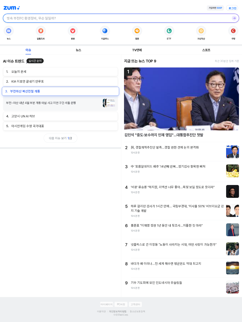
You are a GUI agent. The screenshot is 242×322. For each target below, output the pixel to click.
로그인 (233, 8)
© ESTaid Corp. (121, 314)
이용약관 (101, 311)
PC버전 (121, 304)
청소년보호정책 (137, 311)
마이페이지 (106, 304)
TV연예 (137, 50)
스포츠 (206, 50)
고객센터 (135, 304)
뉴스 (78, 50)
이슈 (28, 50)
